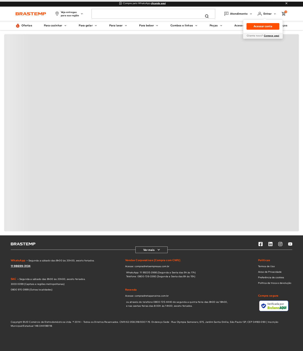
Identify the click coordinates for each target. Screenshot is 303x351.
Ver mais (149, 250)
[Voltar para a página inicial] (31, 13)
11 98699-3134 (21, 266)
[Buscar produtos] (206, 16)
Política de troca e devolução (274, 283)
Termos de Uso (266, 266)
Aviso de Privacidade (270, 271)
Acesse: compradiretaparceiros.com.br (147, 295)
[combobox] (153, 14)
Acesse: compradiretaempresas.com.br (147, 266)
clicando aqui (158, 3)
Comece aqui (271, 35)
